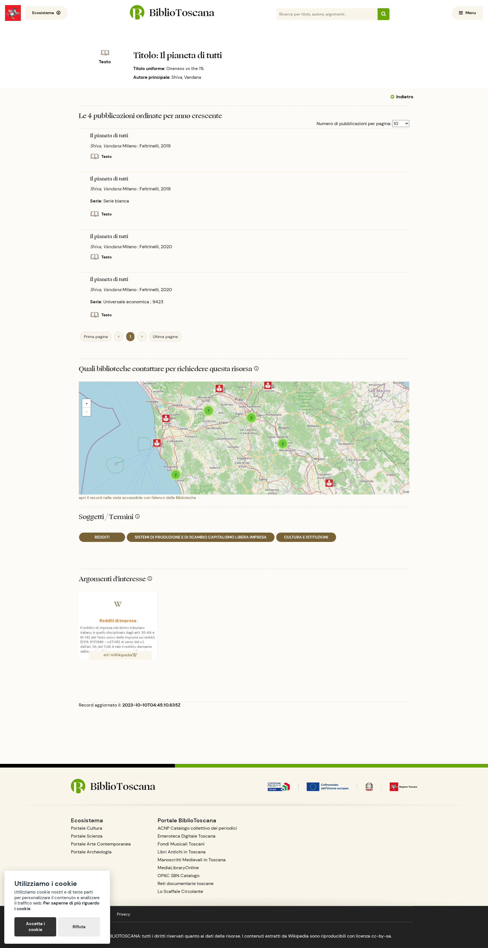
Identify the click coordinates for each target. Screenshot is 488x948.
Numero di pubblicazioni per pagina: (354, 124)
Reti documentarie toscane (185, 883)
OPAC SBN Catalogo (178, 876)
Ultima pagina (165, 336)
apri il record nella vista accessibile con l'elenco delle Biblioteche (137, 497)
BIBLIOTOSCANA (122, 936)
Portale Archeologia (91, 852)
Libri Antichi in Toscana (182, 852)
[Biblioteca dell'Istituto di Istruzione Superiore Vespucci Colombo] (157, 443)
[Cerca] (383, 14)
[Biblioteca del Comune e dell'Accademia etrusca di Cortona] (329, 483)
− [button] (87, 411)
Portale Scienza (87, 836)
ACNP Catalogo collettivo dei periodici (197, 828)
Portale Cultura (86, 828)
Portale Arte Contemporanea (101, 844)
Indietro (404, 97)
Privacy (123, 914)
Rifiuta (79, 927)
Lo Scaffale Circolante (180, 891)
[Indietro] (393, 97)
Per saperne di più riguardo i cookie (56, 906)
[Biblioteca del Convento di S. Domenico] (219, 388)
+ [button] (87, 403)
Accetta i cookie (35, 926)
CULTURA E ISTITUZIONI (306, 537)
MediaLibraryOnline (178, 868)
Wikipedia (123, 654)
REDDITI (102, 537)
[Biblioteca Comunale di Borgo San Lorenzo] (268, 385)
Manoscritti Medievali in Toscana (192, 860)
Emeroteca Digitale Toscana (186, 836)
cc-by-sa (381, 936)
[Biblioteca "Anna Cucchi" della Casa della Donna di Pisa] (166, 418)
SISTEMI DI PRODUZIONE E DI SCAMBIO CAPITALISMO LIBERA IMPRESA (201, 537)
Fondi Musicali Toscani (181, 844)
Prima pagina (96, 336)
